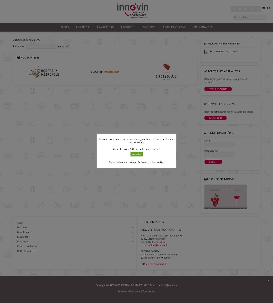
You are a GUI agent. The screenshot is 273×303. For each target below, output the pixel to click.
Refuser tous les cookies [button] (151, 162)
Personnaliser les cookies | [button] (123, 162)
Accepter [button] (136, 154)
